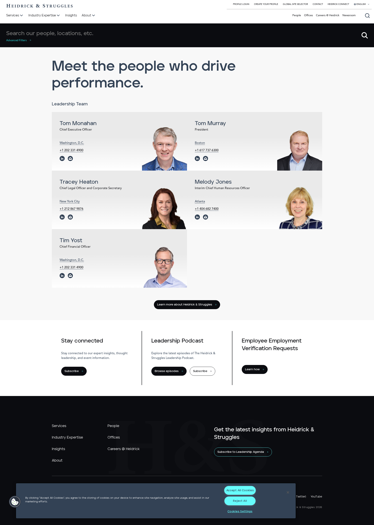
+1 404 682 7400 (207, 209)
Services (59, 426)
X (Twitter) (299, 496)
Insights (58, 449)
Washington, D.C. (72, 143)
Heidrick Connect (338, 4)
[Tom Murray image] (299, 149)
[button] (20, 40)
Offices (308, 15)
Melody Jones (213, 182)
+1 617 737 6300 (207, 150)
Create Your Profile (266, 4)
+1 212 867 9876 (71, 209)
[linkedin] (62, 158)
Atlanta (200, 201)
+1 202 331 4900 (71, 150)
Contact (318, 4)
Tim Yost (71, 240)
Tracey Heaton (79, 182)
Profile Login (241, 4)
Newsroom (349, 15)
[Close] (288, 492)
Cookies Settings (240, 511)
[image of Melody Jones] (299, 207)
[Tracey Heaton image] (164, 207)
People (296, 15)
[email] (70, 158)
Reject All (240, 500)
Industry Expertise (67, 437)
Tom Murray (210, 123)
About (57, 460)
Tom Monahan (78, 123)
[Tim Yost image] (164, 266)
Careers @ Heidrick (327, 15)
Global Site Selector (295, 4)
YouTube (316, 496)
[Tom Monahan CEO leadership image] (164, 149)
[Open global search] (367, 15)
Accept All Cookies (240, 490)
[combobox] (182, 33)
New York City (70, 201)
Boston (200, 143)
